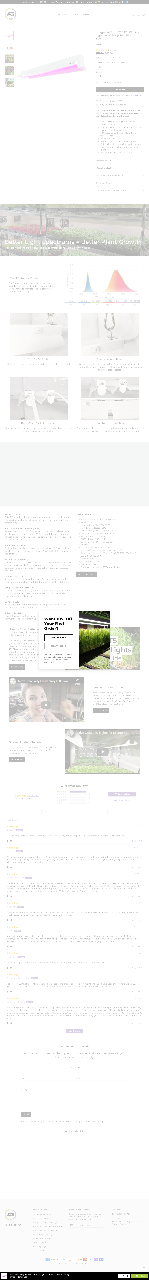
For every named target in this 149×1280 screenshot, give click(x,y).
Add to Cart (139, 1276)
